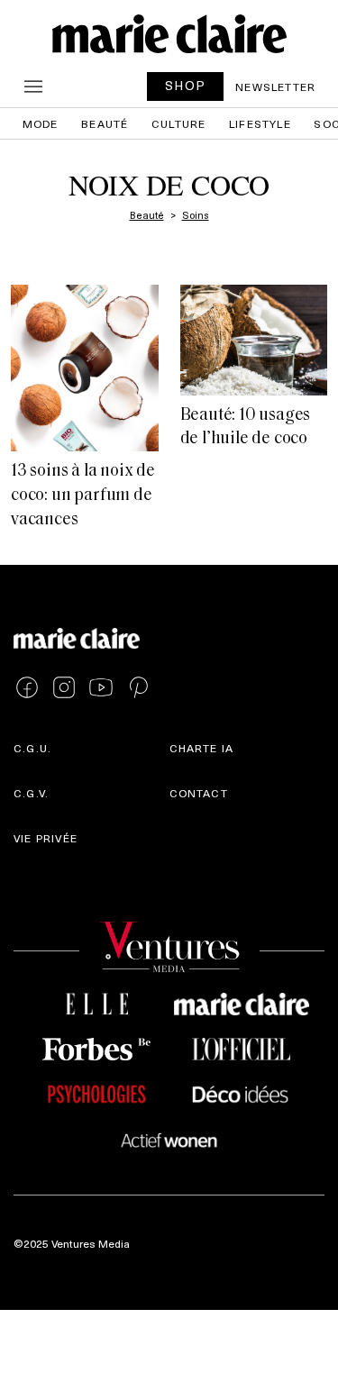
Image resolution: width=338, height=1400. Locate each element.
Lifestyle (260, 123)
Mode (41, 123)
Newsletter (275, 86)
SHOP (185, 85)
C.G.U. (32, 748)
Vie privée (46, 838)
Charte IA (201, 748)
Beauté (104, 123)
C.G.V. (31, 793)
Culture (178, 123)
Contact (198, 793)
